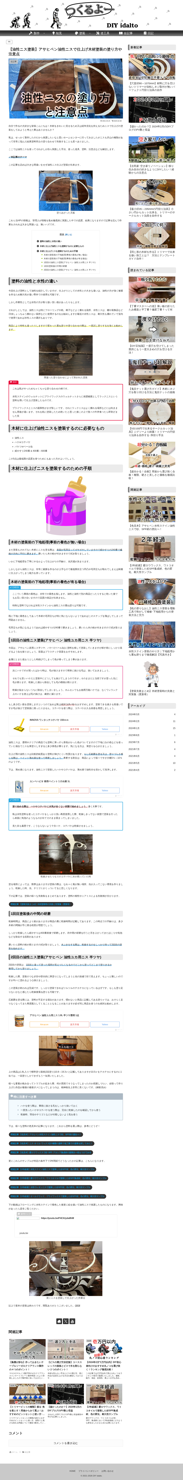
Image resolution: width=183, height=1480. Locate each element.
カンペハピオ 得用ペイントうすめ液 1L (50, 781)
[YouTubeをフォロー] (72, 1321)
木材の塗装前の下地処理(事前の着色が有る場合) (65, 259)
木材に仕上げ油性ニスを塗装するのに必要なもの (62, 246)
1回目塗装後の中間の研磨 (55, 266)
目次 (62, 234)
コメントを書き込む (65, 1443)
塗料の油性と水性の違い (51, 241)
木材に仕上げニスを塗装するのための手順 (59, 251)
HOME (72, 1471)
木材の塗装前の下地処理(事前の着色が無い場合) (65, 255)
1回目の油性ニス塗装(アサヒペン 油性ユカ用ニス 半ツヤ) (70, 262)
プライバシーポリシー (88, 1471)
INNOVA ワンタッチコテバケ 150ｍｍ (49, 720)
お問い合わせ (108, 1471)
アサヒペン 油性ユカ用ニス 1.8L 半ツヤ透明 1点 (54, 1015)
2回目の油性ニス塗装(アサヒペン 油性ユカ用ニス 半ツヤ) (70, 270)
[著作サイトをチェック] (59, 1321)
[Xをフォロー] (66, 1321)
